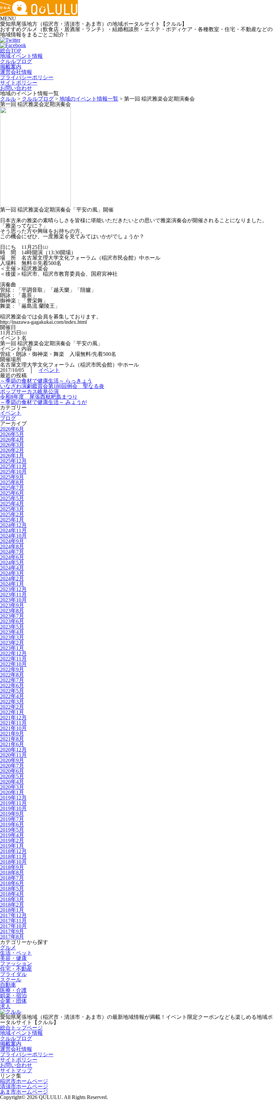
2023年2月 (12, 643)
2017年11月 (13, 921)
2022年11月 (13, 659)
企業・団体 (13, 1001)
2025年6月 (12, 493)
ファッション (16, 963)
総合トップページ (21, 1027)
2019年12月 (13, 798)
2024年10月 (13, 536)
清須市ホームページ (24, 1086)
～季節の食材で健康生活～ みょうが (43, 402)
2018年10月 (13, 862)
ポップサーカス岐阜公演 (29, 391)
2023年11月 (13, 594)
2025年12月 (13, 461)
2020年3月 (12, 787)
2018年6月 (12, 883)
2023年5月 (12, 627)
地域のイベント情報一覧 (88, 99)
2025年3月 (12, 509)
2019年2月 (12, 840)
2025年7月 (12, 488)
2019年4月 (12, 835)
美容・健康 (13, 958)
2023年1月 (12, 648)
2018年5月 (12, 888)
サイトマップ (16, 1070)
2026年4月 (12, 439)
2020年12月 (13, 749)
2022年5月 (12, 691)
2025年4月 (12, 504)
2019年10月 (13, 808)
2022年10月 (13, 664)
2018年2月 (12, 905)
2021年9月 (12, 733)
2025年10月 (13, 471)
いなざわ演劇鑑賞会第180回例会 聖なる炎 (52, 386)
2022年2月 (12, 707)
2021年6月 (12, 744)
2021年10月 (13, 728)
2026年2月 (12, 450)
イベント (49, 370)
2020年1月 (12, 792)
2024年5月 (12, 562)
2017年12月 (13, 915)
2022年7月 (12, 680)
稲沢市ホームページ (24, 1081)
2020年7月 (12, 766)
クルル (8, 99)
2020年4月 (12, 782)
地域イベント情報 (21, 56)
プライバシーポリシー (26, 77)
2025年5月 (12, 498)
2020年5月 (12, 776)
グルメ (8, 947)
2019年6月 (12, 824)
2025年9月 (12, 477)
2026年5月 (12, 434)
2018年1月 (12, 910)
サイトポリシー (18, 83)
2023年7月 (12, 616)
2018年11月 (13, 856)
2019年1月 (12, 846)
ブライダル (13, 974)
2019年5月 (12, 830)
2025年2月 (12, 514)
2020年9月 (12, 760)
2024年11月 (13, 530)
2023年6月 (12, 621)
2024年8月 (12, 546)
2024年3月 (12, 573)
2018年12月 (13, 851)
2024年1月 (12, 584)
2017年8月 (12, 937)
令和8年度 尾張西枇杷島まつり (39, 397)
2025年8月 (12, 482)
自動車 (8, 985)
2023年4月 (12, 632)
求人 (5, 1006)
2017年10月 (13, 926)
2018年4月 (12, 894)
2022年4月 (12, 696)
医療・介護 (13, 990)
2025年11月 (13, 466)
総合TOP (10, 50)
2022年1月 (12, 712)
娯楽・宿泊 (13, 995)
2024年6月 (12, 557)
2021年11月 (13, 723)
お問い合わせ (16, 88)
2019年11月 (13, 803)
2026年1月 (12, 455)
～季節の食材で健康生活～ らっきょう (46, 381)
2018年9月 (12, 867)
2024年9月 (12, 541)
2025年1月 (12, 520)
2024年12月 (13, 525)
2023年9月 (12, 605)
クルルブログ (16, 61)
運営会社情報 (16, 72)
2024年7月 (12, 552)
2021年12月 (13, 717)
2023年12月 (13, 589)
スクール (10, 979)
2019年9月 (12, 814)
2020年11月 (13, 755)
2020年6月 (12, 771)
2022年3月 (12, 701)
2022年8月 (12, 675)
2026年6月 (12, 429)
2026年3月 (12, 445)
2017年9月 (12, 931)
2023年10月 (13, 600)
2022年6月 (12, 685)
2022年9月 (12, 669)
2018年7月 (12, 878)
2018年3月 (12, 899)
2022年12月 (13, 653)
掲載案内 (10, 67)
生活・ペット (16, 953)
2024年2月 (12, 578)
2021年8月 (12, 739)
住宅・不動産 (16, 969)
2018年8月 (12, 872)
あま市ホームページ (24, 1092)
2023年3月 (12, 637)
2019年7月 (12, 819)
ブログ (8, 418)
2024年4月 (12, 568)
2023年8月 (12, 610)
